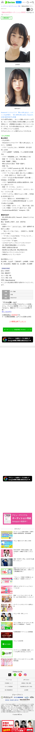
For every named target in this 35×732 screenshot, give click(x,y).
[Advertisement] (17, 497)
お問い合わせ (26, 679)
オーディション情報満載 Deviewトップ (17, 329)
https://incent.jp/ (10, 280)
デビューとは (9, 679)
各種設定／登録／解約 (26, 683)
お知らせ (18, 2)
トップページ (4, 6)
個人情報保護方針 (9, 690)
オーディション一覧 (14, 6)
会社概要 (26, 690)
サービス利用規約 (9, 686)
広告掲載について (9, 683)
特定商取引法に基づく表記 (26, 686)
